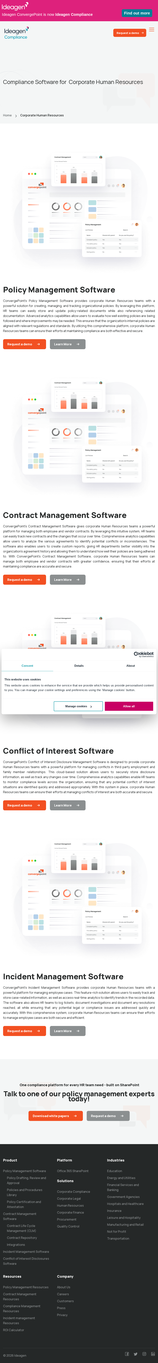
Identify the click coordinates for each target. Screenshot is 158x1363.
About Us (63, 1287)
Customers (65, 1301)
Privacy (62, 1315)
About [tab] (130, 665)
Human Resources (70, 1205)
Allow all (129, 706)
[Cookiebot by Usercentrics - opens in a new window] (137, 654)
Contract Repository (22, 1238)
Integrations (16, 1245)
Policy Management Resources (26, 1287)
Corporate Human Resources (42, 115)
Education (114, 1171)
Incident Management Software (26, 1251)
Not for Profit (116, 1231)
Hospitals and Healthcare (125, 1204)
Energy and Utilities (121, 1178)
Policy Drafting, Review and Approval (26, 1180)
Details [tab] (79, 665)
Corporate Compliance (73, 1191)
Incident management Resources (19, 1320)
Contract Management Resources (19, 1296)
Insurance (114, 1211)
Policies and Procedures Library (24, 1192)
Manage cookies (76, 706)
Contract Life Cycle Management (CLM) (21, 1228)
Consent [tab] (27, 665)
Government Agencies (123, 1197)
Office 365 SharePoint (73, 1171)
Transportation (118, 1238)
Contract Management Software (19, 1216)
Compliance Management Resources (21, 1308)
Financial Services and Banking (123, 1187)
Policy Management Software (24, 1171)
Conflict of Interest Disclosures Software (26, 1261)
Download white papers (51, 1116)
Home (7, 115)
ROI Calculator (13, 1330)
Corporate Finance (70, 1212)
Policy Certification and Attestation (24, 1204)
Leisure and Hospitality (124, 1218)
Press (61, 1308)
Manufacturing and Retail (125, 1224)
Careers (63, 1294)
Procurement (66, 1219)
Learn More (63, 344)
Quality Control (68, 1226)
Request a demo (128, 33)
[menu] (151, 29)
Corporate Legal (69, 1198)
